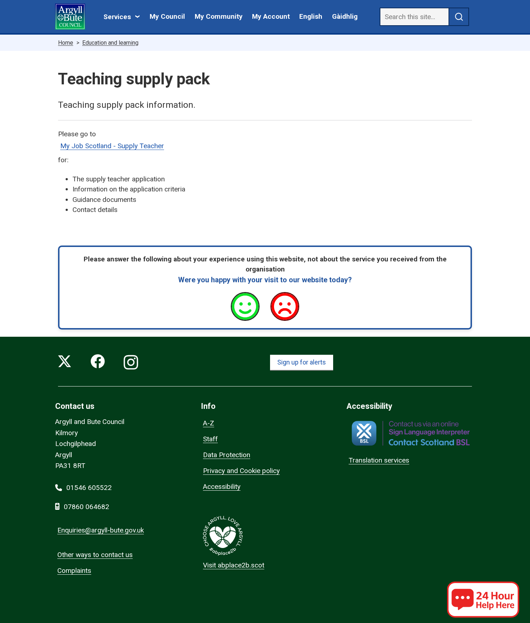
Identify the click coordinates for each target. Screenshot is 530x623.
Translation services (379, 460)
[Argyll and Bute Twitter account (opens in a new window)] (64, 363)
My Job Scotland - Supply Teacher (112, 146)
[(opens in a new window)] (410, 433)
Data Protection (226, 455)
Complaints (74, 570)
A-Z (208, 423)
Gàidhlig (345, 16)
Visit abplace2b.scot (233, 565)
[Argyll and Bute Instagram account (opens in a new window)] (131, 363)
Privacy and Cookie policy (241, 471)
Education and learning (110, 42)
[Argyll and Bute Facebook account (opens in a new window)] (97, 363)
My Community (219, 16)
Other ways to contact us (95, 555)
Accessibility (221, 486)
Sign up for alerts (301, 362)
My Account (271, 16)
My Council (167, 16)
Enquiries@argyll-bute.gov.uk (100, 530)
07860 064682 (86, 507)
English (310, 16)
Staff (210, 439)
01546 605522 (89, 487)
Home (65, 42)
